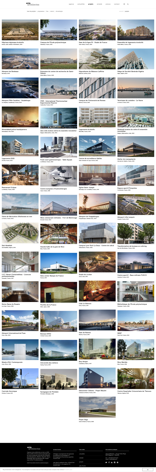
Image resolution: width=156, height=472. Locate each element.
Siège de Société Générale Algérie (130, 71)
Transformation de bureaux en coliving (132, 246)
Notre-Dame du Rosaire (11, 304)
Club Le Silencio (85, 304)
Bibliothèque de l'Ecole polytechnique (132, 304)
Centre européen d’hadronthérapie (53, 189)
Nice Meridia (122, 362)
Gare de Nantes (85, 333)
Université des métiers (49, 363)
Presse (108, 4)
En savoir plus (68, 469)
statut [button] (52, 11)
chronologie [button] (59, 11)
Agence (71, 4)
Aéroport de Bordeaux (10, 71)
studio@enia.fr (113, 459)
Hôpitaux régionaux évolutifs (13, 42)
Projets (90, 4)
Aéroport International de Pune (13, 333)
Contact (117, 4)
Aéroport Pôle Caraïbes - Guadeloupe (16, 100)
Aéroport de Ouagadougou (89, 217)
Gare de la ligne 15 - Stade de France (93, 42)
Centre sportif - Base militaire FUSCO (132, 275)
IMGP (119, 333)
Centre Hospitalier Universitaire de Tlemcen (134, 391)
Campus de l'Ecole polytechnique (53, 42)
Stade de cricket (85, 275)
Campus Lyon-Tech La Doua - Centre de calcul (96, 246)
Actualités (81, 4)
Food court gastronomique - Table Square (56, 160)
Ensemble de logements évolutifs (130, 42)
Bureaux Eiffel (45, 334)
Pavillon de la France (48, 305)
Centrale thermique (9, 391)
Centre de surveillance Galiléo (90, 158)
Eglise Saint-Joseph (86, 187)
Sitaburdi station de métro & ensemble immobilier (132, 130)
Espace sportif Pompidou (127, 188)
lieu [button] (47, 11)
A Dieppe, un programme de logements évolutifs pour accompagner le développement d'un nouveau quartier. (63, 455)
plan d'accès (82, 465)
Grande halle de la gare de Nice (52, 247)
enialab (99, 4)
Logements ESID (8, 158)
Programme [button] (41, 11)
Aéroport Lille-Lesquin (126, 217)
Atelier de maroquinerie (126, 159)
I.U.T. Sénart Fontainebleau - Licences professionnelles (16, 275)
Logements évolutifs (87, 129)
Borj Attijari (83, 362)
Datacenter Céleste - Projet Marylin (92, 391)
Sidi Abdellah (7, 246)
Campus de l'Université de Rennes (92, 100)
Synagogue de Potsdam (49, 392)
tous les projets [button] (31, 11)
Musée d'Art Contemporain (12, 362)
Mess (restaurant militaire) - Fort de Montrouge (58, 218)
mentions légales (44, 462)
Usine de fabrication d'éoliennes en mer (17, 217)
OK (147, 469)
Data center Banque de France (52, 276)
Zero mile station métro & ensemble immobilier (58, 131)
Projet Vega (83, 420)
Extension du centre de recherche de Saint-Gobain (57, 72)
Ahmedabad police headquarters (14, 129)
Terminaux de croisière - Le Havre (130, 100)
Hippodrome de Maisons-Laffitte (91, 71)
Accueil (121, 11)
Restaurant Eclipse (9, 187)
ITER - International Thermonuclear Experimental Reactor (53, 102)
